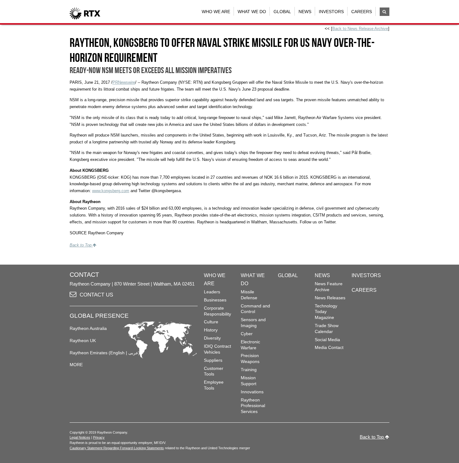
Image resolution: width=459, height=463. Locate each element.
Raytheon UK (83, 340)
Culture (211, 321)
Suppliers (213, 360)
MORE (76, 364)
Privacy (99, 437)
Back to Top (81, 245)
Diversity (212, 338)
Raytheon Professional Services (253, 405)
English (117, 352)
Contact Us (96, 295)
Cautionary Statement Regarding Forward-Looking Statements (117, 448)
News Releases (330, 297)
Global (282, 11)
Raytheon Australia (88, 328)
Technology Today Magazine (326, 311)
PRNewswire (123, 82)
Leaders (212, 291)
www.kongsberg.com (110, 190)
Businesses (215, 299)
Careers (361, 11)
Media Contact (329, 347)
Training (249, 369)
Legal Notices (80, 437)
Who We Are (216, 11)
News (305, 11)
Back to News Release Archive (360, 28)
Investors (331, 11)
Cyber (247, 333)
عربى (133, 352)
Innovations (252, 391)
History (211, 329)
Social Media (327, 339)
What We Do (252, 11)
